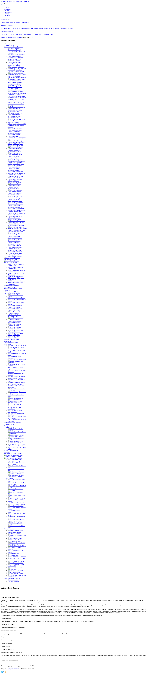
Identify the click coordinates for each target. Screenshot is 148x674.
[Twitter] (2, 672)
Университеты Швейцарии (14, 37)
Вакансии (7, 17)
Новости (6, 10)
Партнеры (7, 13)
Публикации (8, 12)
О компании (7, 9)
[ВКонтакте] (4, 672)
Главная (6, 7)
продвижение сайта (13, 668)
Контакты (7, 15)
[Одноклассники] (5, 672)
